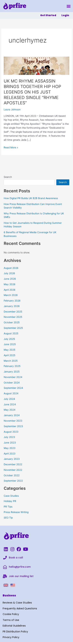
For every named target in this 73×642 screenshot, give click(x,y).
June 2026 (10, 278)
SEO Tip (8, 517)
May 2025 (9, 349)
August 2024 (11, 393)
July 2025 (9, 339)
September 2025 (13, 328)
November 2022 (13, 469)
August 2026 (11, 268)
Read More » (11, 147)
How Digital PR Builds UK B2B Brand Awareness (31, 198)
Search (8, 176)
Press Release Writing (16, 512)
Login (65, 15)
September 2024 (13, 387)
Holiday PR (10, 501)
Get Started (48, 15)
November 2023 (13, 420)
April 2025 (9, 355)
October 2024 (12, 382)
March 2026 (11, 295)
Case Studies (11, 495)
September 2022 (13, 480)
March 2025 (11, 360)
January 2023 (12, 458)
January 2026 (12, 306)
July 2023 (9, 437)
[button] (68, 6)
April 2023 (9, 453)
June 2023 (10, 442)
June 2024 (10, 404)
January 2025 (11, 371)
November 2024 (13, 377)
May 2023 (9, 448)
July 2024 (9, 398)
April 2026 (9, 289)
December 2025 (13, 311)
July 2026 (9, 273)
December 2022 (13, 464)
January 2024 (12, 415)
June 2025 (10, 344)
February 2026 (12, 300)
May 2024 (9, 409)
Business (9, 595)
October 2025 (11, 322)
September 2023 (13, 426)
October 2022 (11, 475)
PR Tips (8, 506)
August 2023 (11, 431)
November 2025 (13, 316)
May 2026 (9, 284)
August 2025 (11, 333)
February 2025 (12, 366)
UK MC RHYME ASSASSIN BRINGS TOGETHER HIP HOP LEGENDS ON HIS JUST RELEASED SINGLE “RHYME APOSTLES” (32, 91)
